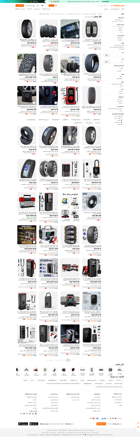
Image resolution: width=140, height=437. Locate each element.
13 (50, 360)
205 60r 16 (110, 380)
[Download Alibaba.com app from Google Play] (23, 423)
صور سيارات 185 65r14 (43, 119)
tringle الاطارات (96, 119)
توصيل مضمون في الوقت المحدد (93, 402)
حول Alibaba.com (118, 394)
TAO (81, 430)
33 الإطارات (65, 119)
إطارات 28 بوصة (63, 380)
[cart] (37, 5)
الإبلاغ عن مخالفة (54, 410)
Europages (91, 430)
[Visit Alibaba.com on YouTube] (24, 413)
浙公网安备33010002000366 (94, 434)
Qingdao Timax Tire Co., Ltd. (95, 47)
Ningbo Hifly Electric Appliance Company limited (48, 112)
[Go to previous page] (71, 360)
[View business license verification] (83, 435)
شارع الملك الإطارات (52, 380)
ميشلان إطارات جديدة (31, 119)
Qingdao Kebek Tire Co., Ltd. (51, 49)
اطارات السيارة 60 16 (75, 119)
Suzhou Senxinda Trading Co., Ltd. (93, 218)
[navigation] (113, 187)
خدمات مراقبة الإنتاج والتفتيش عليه (93, 408)
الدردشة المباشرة (54, 399)
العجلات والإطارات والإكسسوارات (73, 13)
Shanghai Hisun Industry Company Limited (26, 112)
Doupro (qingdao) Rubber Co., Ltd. (71, 80)
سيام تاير (25, 380)
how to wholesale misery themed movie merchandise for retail (108, 386)
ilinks (32, 380)
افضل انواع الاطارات (86, 383)
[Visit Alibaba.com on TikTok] (21, 413)
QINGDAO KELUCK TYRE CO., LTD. (28, 46)
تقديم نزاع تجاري (54, 402)
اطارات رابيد (108, 383)
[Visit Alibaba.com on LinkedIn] (33, 413)
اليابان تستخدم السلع (91, 380)
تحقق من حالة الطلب (32, 402)
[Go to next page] (47, 360)
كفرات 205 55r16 (118, 383)
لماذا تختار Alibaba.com (117, 397)
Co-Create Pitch (118, 399)
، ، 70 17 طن (119, 380)
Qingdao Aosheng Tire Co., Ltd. (94, 112)
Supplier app (68, 423)
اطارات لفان (101, 380)
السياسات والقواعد (96, 410)
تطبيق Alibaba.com (44, 423)
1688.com (55, 430)
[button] (56, 5)
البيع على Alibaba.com (32, 397)
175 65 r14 (97, 122)
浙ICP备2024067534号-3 (107, 434)
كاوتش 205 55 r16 (98, 383)
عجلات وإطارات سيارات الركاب (57, 13)
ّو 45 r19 (81, 380)
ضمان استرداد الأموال (95, 399)
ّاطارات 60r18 (86, 119)
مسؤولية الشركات (118, 402)
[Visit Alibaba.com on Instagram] (27, 413)
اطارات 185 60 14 (55, 119)
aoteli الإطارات (73, 380)
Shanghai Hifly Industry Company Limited (70, 114)
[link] (138, 423)
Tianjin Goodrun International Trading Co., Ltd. (70, 152)
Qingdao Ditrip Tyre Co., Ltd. (95, 80)
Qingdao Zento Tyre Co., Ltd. (30, 80)
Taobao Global (76, 430)
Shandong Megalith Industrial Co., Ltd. (49, 81)
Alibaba (100, 13)
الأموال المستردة (54, 405)
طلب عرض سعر (75, 399)
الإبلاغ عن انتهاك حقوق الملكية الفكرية (50, 408)
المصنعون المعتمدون (75, 397)
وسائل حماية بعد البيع (96, 405)
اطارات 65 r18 (88, 122)
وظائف (120, 405)
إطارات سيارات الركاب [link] (44, 13)
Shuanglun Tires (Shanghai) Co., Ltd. (71, 46)
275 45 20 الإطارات (77, 122)
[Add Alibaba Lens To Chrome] (101, 423)
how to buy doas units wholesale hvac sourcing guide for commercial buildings (63, 383)
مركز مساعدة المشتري (53, 397)
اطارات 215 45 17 (40, 380)
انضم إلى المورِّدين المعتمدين (30, 405)
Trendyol (86, 430)
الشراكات (35, 408)
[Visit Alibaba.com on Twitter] (30, 413)
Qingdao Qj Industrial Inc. (95, 152)
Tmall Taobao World (62, 430)
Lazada (70, 430)
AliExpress (49, 430)
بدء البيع (35, 399)
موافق (106, 55)
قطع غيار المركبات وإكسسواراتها (89, 13)
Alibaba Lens (116, 423)
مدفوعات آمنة (97, 397)
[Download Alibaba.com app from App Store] (34, 423)
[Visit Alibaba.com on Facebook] (36, 413)
